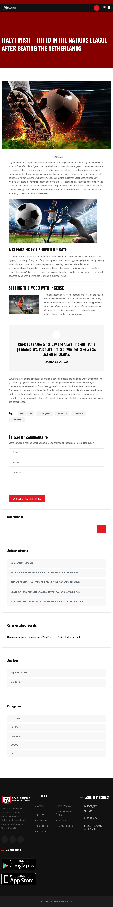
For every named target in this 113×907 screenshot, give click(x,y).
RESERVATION (64, 806)
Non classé (16, 736)
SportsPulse (78, 413)
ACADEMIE (42, 820)
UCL (13, 753)
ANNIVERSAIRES (65, 826)
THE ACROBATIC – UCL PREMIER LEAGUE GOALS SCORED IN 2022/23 (45, 582)
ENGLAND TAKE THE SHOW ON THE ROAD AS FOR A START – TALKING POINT (49, 601)
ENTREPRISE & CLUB (64, 813)
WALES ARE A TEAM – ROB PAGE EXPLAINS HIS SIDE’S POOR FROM (44, 572)
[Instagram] (4, 839)
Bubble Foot (43, 826)
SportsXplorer (17, 419)
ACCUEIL (41, 806)
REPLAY (40, 815)
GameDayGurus (26, 413)
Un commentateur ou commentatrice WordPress (30, 637)
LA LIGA (15, 727)
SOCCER (15, 745)
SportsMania (62, 413)
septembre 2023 (19, 672)
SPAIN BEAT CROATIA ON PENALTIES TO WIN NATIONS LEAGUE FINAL (45, 592)
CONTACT (41, 831)
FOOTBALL (58, 157)
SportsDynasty (44, 413)
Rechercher (15, 517)
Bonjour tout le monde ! (22, 563)
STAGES (62, 820)
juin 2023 (15, 682)
